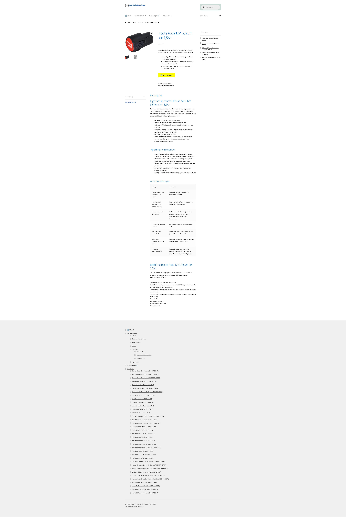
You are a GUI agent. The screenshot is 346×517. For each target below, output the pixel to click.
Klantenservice (139, 16)
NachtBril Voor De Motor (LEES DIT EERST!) (145, 493)
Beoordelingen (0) (130, 102)
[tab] (135, 97)
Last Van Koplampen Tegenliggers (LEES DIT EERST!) (148, 475)
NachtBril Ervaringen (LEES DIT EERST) (144, 444)
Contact (134, 335)
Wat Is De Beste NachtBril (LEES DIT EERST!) (146, 486)
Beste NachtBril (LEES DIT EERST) (142, 409)
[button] (151, 33)
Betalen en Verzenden (139, 339)
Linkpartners (141, 358)
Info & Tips (166, 16)
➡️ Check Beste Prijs (166, 75)
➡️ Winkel (128, 16)
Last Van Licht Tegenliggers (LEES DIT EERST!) (146, 472)
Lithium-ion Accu (136, 22)
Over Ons (135, 349)
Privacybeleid (141, 351)
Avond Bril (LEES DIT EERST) (141, 413)
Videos (134, 346)
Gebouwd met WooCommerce (134, 506)
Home (128, 22)
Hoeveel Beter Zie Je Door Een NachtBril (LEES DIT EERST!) (150, 479)
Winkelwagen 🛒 (154, 16)
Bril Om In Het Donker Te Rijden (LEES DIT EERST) (147, 392)
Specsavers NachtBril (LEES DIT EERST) (144, 427)
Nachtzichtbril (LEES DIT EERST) (142, 399)
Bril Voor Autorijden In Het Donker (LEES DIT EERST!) (148, 461)
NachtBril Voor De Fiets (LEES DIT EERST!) (145, 489)
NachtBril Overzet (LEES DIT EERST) (143, 441)
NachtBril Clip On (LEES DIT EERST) (143, 451)
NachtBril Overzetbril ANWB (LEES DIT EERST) (146, 447)
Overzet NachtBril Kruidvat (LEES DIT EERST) (146, 378)
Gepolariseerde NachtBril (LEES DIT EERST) (145, 388)
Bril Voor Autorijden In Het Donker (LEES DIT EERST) (148, 416)
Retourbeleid (136, 342)
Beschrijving (129, 97)
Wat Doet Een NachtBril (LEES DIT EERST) (145, 374)
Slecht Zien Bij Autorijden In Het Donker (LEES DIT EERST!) (150, 468)
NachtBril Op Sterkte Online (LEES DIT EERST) (146, 423)
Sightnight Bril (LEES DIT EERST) (142, 430)
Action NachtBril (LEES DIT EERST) (143, 385)
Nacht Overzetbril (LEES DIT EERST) (143, 395)
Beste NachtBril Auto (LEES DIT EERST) (144, 381)
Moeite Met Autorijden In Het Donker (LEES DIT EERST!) (149, 465)
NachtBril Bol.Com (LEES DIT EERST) (143, 433)
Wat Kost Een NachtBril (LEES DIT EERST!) (145, 482)
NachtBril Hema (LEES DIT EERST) (142, 458)
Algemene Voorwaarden (144, 355)
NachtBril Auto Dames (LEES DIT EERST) (144, 454)
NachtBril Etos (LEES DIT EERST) (142, 437)
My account (135, 362)
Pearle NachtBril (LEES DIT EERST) (143, 406)
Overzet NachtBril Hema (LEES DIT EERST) (145, 371)
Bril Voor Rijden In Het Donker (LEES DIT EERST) (210, 48)
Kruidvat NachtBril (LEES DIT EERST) (143, 402)
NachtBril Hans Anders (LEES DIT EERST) (144, 420)
